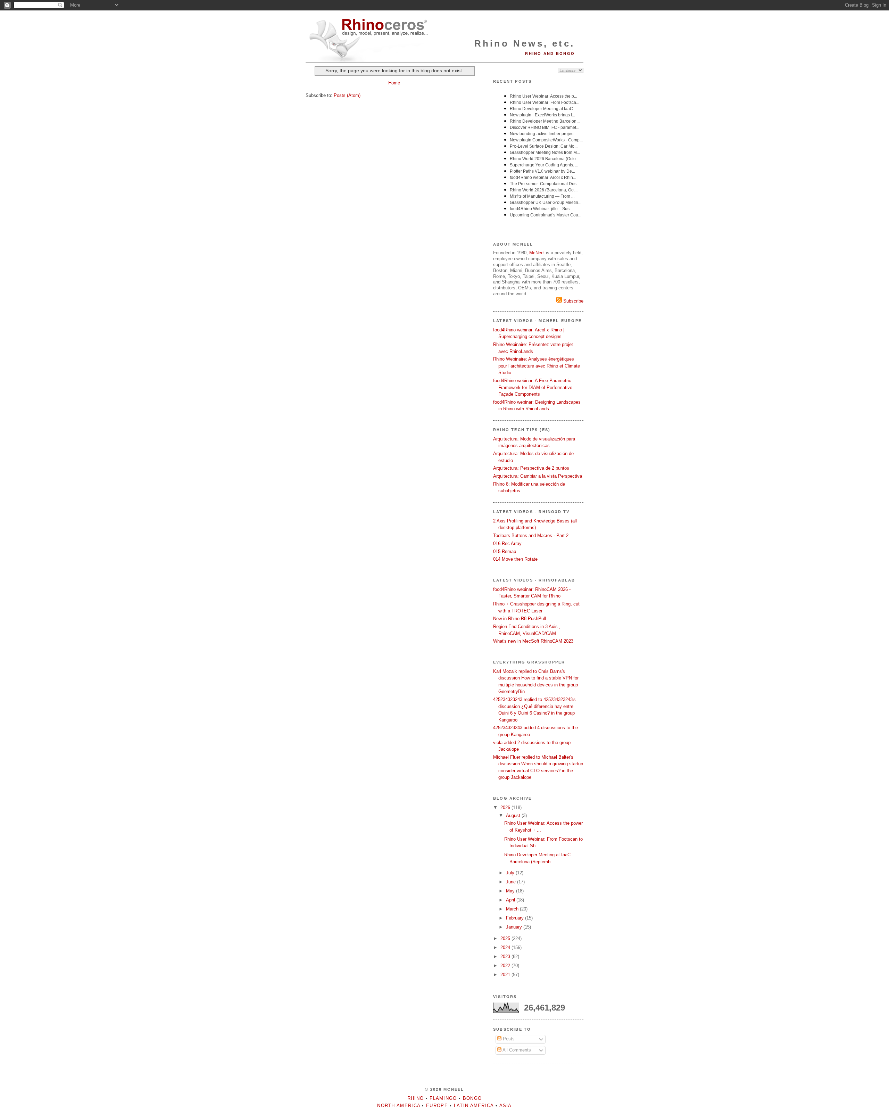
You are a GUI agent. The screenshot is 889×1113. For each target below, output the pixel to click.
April (511, 899)
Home (394, 82)
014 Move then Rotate (515, 559)
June (511, 881)
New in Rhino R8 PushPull (519, 618)
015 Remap (504, 551)
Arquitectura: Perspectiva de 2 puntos (531, 468)
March (513, 909)
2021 (506, 974)
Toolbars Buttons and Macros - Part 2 (530, 535)
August (514, 815)
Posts (508, 1038)
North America (398, 1105)
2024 (506, 947)
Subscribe (572, 301)
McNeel (537, 252)
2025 (506, 938)
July (511, 872)
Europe (437, 1105)
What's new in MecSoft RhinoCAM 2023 (533, 641)
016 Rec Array (507, 543)
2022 (506, 965)
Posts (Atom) (347, 95)
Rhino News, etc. (524, 43)
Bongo (472, 1098)
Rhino (415, 1098)
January (514, 927)
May (511, 890)
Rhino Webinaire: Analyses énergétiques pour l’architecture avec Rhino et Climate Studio (536, 365)
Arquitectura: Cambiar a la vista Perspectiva (537, 476)
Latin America (474, 1105)
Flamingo (443, 1098)
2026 (506, 807)
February (515, 918)
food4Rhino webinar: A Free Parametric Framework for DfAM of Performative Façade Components (532, 387)
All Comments (516, 1050)
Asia (505, 1105)
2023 (506, 956)
